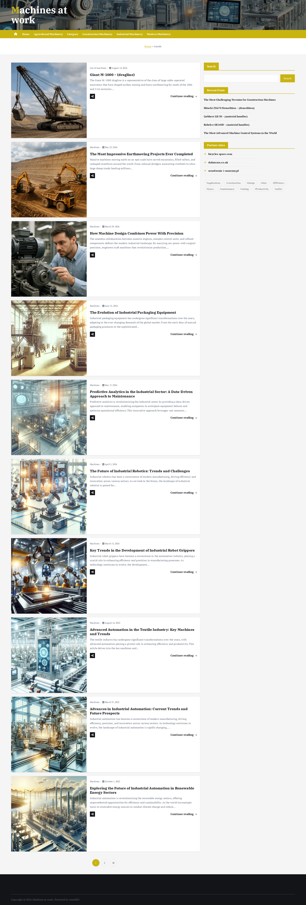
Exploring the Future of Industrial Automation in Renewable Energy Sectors (142, 790)
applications (214, 182)
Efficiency (279, 182)
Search (211, 66)
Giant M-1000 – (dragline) (112, 74)
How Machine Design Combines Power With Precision (137, 233)
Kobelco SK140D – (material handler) (227, 124)
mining (245, 188)
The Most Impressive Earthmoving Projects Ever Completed (141, 154)
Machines (94, 147)
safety (279, 188)
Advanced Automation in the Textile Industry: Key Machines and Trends (142, 631)
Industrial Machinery (130, 34)
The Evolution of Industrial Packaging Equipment (133, 312)
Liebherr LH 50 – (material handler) (226, 116)
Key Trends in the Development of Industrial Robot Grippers (142, 550)
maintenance (227, 188)
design (251, 182)
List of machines (98, 67)
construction (234, 182)
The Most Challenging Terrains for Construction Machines (240, 99)
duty (264, 182)
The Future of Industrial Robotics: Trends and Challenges (140, 471)
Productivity (262, 188)
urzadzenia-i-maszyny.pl (223, 170)
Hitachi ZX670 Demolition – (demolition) (229, 108)
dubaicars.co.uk (218, 162)
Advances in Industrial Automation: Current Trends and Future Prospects (139, 711)
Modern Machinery (159, 34)
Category (72, 34)
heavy (211, 188)
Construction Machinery (97, 34)
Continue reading (183, 96)
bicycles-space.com (220, 154)
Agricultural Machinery (48, 34)
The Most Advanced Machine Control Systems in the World (240, 133)
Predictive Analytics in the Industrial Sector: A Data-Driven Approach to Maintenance (141, 393)
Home (26, 34)
